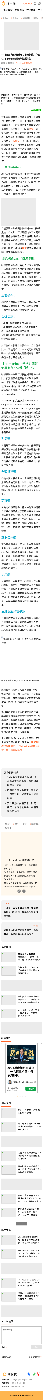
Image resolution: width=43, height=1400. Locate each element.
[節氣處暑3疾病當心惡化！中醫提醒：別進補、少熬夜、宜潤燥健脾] (8, 1212)
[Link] (19, 891)
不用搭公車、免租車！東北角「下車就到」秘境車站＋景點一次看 (29, 1253)
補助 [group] (36, 18)
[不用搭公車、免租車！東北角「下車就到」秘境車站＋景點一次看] (8, 1254)
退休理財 (8, 10)
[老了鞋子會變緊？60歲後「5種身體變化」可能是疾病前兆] (8, 1127)
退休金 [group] (15, 18)
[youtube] (38, 1374)
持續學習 (19, 10)
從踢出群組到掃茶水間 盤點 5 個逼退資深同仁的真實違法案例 (29, 1296)
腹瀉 (24, 824)
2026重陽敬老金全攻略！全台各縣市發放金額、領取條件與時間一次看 (29, 1239)
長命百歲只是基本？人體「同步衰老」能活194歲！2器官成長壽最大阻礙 (29, 1198)
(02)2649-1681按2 (18, 1383)
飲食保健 (35, 824)
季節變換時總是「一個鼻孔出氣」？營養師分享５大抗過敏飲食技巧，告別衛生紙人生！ (29, 999)
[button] (39, 3)
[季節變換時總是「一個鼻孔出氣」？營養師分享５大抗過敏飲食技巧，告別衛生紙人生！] (8, 1000)
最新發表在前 (34, 1356)
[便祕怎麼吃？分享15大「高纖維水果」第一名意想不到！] (8, 971)
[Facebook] (24, 891)
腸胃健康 (7, 828)
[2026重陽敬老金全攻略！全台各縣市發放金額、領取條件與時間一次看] (8, 1240)
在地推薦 (31, 10)
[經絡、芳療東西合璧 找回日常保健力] (8, 1113)
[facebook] (29, 1374)
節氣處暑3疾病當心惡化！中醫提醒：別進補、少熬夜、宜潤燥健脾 (29, 1212)
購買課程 (27, 3)
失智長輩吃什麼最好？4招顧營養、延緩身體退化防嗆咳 (29, 1155)
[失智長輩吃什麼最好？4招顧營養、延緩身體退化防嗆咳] (8, 1156)
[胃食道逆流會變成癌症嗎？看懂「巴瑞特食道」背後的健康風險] (8, 1170)
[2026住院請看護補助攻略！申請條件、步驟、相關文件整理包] (8, 1283)
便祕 (16, 824)
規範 (3, 1347)
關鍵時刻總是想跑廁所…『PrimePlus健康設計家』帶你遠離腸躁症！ (20, 746)
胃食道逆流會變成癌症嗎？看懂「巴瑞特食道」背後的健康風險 (29, 1169)
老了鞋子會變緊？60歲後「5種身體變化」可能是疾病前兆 (29, 1126)
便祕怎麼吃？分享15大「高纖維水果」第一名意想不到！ (29, 970)
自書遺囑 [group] (26, 18)
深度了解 (30, 1088)
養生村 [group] (5, 18)
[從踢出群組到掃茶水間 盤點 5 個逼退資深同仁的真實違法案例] (8, 1296)
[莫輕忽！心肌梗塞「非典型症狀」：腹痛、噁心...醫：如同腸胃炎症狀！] (8, 957)
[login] (35, 3)
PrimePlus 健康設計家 (24, 63)
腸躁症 (7, 824)
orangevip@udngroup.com (21, 1379)
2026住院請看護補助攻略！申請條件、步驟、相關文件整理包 (29, 1282)
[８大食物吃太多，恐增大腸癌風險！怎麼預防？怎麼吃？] (8, 1013)
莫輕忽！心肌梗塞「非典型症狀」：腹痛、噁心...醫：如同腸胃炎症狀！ (29, 956)
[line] (34, 1374)
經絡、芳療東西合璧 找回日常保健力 (29, 1111)
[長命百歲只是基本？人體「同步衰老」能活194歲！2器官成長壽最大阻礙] (8, 1199)
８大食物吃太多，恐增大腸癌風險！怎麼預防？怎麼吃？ (29, 1013)
